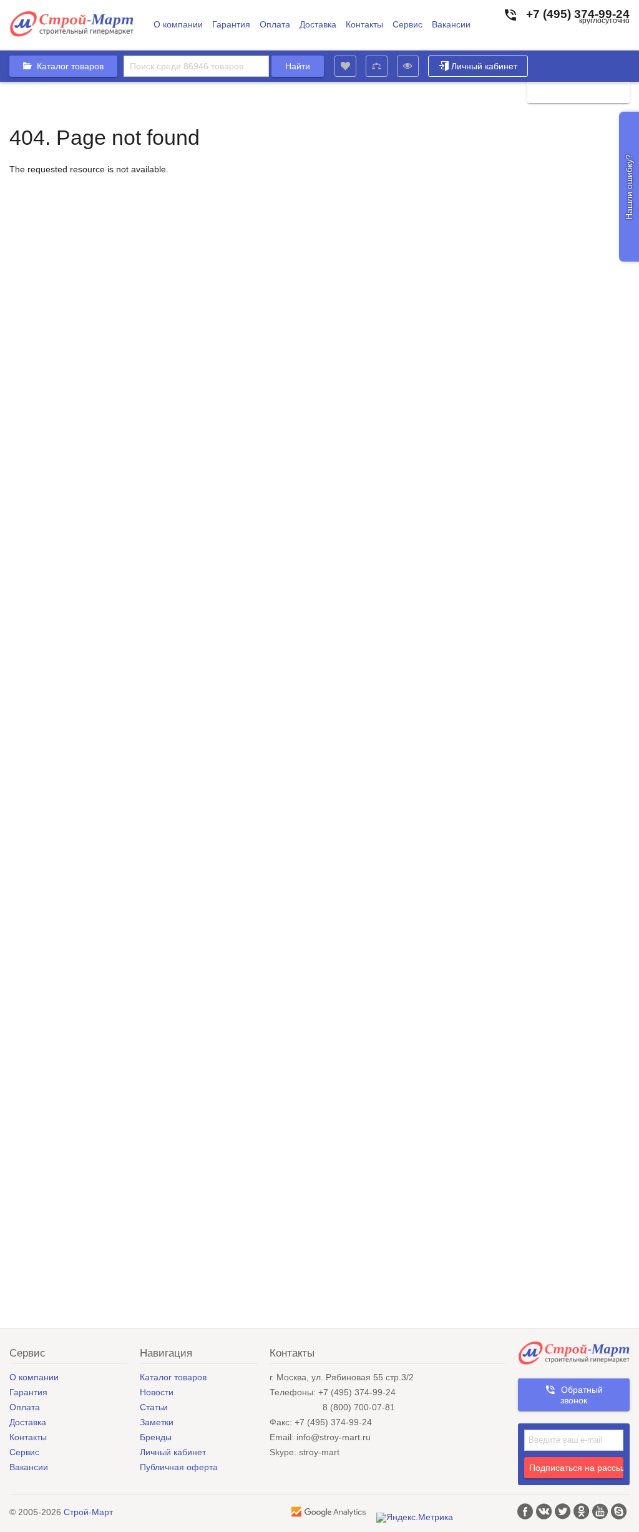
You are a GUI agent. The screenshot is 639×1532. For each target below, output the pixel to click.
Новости (156, 1392)
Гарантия (231, 24)
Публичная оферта (179, 1467)
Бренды (156, 1437)
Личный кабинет (484, 66)
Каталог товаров (173, 1377)
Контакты (364, 24)
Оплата (275, 24)
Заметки (156, 1422)
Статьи (154, 1407)
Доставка (318, 24)
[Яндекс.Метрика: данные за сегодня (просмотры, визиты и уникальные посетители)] (414, 1518)
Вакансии (451, 24)
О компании (178, 24)
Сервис (407, 24)
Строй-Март (88, 1512)
